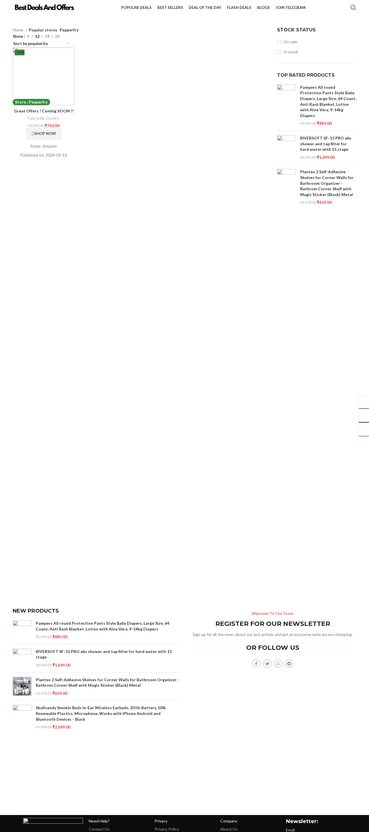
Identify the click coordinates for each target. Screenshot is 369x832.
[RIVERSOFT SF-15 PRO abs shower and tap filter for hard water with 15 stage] (286, 147)
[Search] (353, 7)
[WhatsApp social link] (278, 663)
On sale (290, 41)
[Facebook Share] (364, 402)
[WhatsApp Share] (364, 430)
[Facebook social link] (256, 663)
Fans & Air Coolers (43, 118)
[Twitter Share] (364, 416)
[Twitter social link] (267, 663)
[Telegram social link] (289, 663)
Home (18, 29)
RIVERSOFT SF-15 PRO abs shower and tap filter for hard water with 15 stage (325, 143)
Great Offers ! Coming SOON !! (44, 110)
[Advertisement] (184, 517)
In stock (290, 51)
